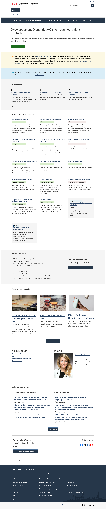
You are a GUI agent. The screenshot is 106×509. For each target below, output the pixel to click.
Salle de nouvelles (53, 429)
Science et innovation (72, 479)
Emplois (14, 479)
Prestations (15, 492)
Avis (51, 505)
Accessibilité (16, 354)
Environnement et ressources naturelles (50, 479)
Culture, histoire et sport (46, 485)
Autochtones (70, 482)
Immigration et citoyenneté (19, 482)
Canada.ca (15, 14)
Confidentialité (59, 505)
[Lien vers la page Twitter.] (85, 445)
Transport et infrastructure (46, 492)
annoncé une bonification (44, 56)
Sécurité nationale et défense (47, 482)
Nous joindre (87, 20)
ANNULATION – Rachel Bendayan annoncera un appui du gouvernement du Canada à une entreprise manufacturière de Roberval (74, 407)
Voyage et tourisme (17, 485)
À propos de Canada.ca (42, 505)
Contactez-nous (80, 267)
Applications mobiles (28, 505)
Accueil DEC (17, 20)
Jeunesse (69, 489)
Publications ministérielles (21, 359)
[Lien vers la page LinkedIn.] (88, 445)
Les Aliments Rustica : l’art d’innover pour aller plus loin (24, 318)
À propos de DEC (72, 20)
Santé (13, 495)
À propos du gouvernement (74, 473)
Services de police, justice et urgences (49, 489)
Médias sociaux (16, 505)
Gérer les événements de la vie (75, 492)
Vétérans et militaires (72, 485)
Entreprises (15, 489)
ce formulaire (39, 75)
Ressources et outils (54, 20)
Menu (16, 10)
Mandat (15, 356)
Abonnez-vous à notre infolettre (26, 451)
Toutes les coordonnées (18, 473)
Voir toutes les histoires (53, 341)
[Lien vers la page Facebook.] (81, 445)
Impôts (14, 499)
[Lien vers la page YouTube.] (91, 445)
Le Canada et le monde (45, 495)
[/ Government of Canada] (25, 4)
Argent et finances (44, 499)
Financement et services (34, 20)
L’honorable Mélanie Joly (83, 355)
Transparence (17, 361)
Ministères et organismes (46, 473)
